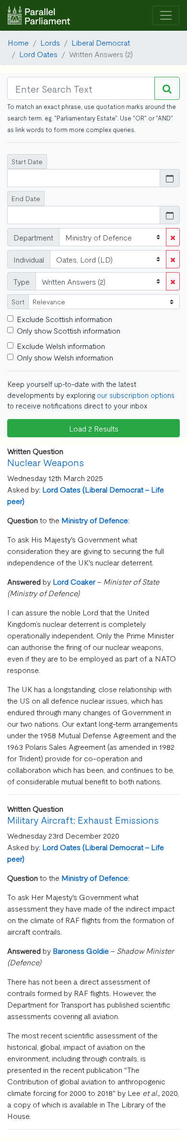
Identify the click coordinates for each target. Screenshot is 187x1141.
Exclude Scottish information (64, 318)
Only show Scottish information (68, 330)
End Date (26, 198)
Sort (18, 301)
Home (18, 42)
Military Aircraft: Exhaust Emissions (83, 819)
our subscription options (136, 395)
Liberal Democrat (100, 42)
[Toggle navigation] (165, 15)
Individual (28, 259)
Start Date (27, 161)
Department (33, 237)
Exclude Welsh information (61, 345)
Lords (50, 42)
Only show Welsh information (65, 357)
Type (21, 281)
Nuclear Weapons (45, 462)
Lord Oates (38, 53)
